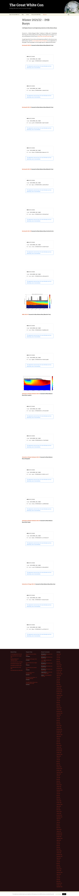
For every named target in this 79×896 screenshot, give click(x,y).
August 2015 (59, 858)
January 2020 (59, 786)
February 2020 (59, 784)
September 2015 (59, 856)
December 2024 (59, 689)
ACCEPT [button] (64, 894)
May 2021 (58, 761)
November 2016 (59, 834)
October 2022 (59, 732)
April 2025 (58, 682)
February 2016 (59, 850)
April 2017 (58, 825)
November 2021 (59, 750)
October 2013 (59, 884)
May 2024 (58, 702)
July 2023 (58, 716)
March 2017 (58, 827)
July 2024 (58, 698)
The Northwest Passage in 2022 (31, 659)
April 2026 (58, 661)
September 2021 (59, 754)
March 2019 (58, 799)
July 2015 (58, 859)
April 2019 (58, 797)
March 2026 (58, 663)
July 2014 (58, 875)
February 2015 (59, 868)
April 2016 (58, 847)
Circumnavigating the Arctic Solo (16, 654)
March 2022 (58, 743)
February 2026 (59, 664)
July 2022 (58, 738)
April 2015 (58, 865)
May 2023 (58, 720)
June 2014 (58, 877)
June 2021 (58, 759)
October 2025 (59, 672)
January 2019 (59, 800)
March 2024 (58, 706)
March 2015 (58, 867)
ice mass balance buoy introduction (39, 40)
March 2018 (58, 809)
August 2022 (59, 736)
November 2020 (59, 768)
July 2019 (58, 791)
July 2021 (58, 757)
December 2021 (59, 748)
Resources (45, 14)
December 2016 (59, 833)
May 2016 (58, 845)
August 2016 (59, 840)
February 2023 (59, 725)
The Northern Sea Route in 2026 (16, 665)
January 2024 (59, 709)
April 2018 (58, 808)
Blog (23, 14)
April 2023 (58, 722)
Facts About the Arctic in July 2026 (16, 661)
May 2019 (58, 795)
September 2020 (59, 772)
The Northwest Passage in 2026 (16, 663)
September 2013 (59, 886)
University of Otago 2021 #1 (28, 584)
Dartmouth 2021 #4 (26, 231)
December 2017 (59, 815)
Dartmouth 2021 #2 (26, 107)
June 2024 (58, 700)
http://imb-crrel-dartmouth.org (44, 36)
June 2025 (58, 679)
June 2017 (58, 822)
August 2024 (59, 697)
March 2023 (58, 723)
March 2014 (58, 881)
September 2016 (59, 838)
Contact (27, 14)
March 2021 (58, 765)
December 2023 (59, 711)
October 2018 (59, 802)
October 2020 (59, 770)
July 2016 (58, 841)
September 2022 (59, 734)
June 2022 (58, 740)
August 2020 (59, 774)
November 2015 (59, 854)
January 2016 (59, 852)
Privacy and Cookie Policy (36, 14)
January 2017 (59, 831)
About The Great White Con (14, 14)
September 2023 (59, 713)
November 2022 (59, 731)
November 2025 (59, 670)
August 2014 (59, 874)
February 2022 (59, 745)
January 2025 (59, 688)
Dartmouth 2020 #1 (26, 45)
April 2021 (58, 763)
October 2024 (59, 693)
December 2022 (59, 729)
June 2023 (58, 718)
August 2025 (59, 675)
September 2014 (59, 872)
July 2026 (58, 655)
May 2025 (58, 680)
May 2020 (58, 779)
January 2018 (59, 813)
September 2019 (59, 790)
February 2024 (59, 707)
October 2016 (59, 836)
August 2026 (59, 654)
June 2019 (58, 793)
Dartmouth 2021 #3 (26, 169)
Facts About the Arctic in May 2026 (16, 670)
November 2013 (59, 883)
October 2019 (59, 788)
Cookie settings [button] (58, 894)
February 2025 (59, 686)
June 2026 (58, 657)
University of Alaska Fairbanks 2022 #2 (31, 457)
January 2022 (59, 747)
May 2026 (58, 659)
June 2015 (58, 861)
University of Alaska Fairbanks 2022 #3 (31, 520)
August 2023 (59, 714)
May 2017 (58, 824)
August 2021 (59, 756)
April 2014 (58, 879)
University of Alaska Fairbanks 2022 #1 (31, 393)
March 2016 (58, 849)
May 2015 (58, 863)
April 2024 (58, 704)
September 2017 (59, 816)
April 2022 (58, 741)
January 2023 (59, 727)
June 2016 (58, 843)
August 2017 (59, 818)
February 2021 (59, 766)
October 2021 (59, 752)
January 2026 (59, 666)
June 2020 (58, 777)
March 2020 (58, 782)
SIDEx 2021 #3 (25, 314)
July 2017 (58, 820)
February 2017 (59, 829)
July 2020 (58, 775)
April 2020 (58, 781)
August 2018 (59, 806)
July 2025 (58, 677)
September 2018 (59, 804)
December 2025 (59, 668)
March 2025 (58, 684)
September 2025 (59, 673)
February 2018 (59, 811)
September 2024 (59, 695)
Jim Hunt (42, 660)
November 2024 (59, 691)
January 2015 (59, 870)
